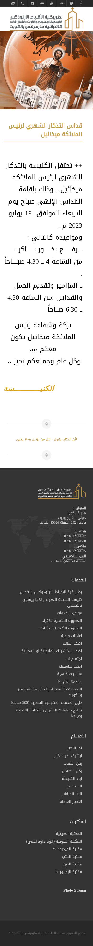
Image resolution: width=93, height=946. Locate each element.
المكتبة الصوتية (69, 834)
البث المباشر (72, 794)
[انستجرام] (32, 3)
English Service (70, 682)
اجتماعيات (74, 659)
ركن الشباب (73, 763)
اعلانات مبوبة (71, 636)
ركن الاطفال (72, 771)
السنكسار (74, 786)
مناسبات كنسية (69, 674)
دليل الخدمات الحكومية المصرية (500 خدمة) (46, 703)
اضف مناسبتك (70, 666)
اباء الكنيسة (72, 779)
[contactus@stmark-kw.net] (12, 3)
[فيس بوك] (81, 3)
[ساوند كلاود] (61, 3)
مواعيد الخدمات (69, 613)
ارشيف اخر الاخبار (68, 756)
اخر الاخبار (74, 748)
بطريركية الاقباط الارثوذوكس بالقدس (51, 592)
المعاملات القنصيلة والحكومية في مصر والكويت (50, 692)
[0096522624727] (22, 3)
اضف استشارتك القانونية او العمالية (51, 651)
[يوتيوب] (52, 3)
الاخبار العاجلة (71, 801)
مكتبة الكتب (72, 856)
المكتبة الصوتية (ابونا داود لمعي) (54, 841)
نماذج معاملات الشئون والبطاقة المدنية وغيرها (49, 713)
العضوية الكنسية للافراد (62, 621)
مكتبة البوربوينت (68, 872)
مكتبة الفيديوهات (67, 849)
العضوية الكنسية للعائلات (61, 628)
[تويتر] (71, 3)
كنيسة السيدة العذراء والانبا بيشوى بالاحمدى (52, 602)
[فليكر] (42, 3)
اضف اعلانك (72, 643)
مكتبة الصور (72, 864)
